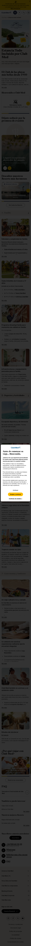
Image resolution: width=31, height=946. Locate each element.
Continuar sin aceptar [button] (15, 498)
